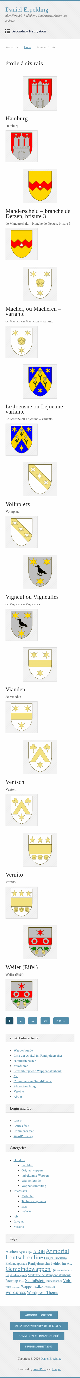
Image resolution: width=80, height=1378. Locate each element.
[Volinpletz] (40, 479)
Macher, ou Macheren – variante (33, 311)
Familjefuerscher (25, 1060)
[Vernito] (40, 850)
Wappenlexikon (33, 1286)
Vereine (19, 1091)
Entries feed (21, 1125)
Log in (18, 1120)
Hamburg (17, 118)
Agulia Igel (25, 1252)
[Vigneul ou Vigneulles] (40, 572)
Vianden (15, 689)
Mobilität (27, 1196)
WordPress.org (23, 1136)
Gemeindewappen (28, 1268)
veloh (8, 1287)
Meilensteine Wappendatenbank (49, 1275)
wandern (16, 1286)
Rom (21, 1281)
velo (24, 1206)
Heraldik (19, 1160)
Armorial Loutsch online (37, 1253)
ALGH (39, 1251)
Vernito (14, 874)
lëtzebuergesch (18, 1275)
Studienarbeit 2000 (38, 1346)
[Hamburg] (40, 93)
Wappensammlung (34, 1185)
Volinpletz (18, 504)
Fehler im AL (61, 1263)
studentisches (54, 1281)
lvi (7, 1275)
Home (27, 47)
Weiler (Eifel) (22, 967)
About (18, 1096)
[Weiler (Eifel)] (40, 942)
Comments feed (24, 1131)
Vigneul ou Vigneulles (32, 597)
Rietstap (12, 1280)
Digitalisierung (55, 1257)
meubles (27, 1165)
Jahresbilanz (64, 1270)
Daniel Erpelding (26, 9)
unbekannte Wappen (35, 1175)
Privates (19, 1221)
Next (61, 1020)
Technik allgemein (34, 1201)
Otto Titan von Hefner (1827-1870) (38, 1325)
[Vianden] (40, 664)
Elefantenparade (16, 1263)
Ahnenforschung (25, 1086)
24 (45, 1020)
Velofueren (21, 1065)
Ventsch (15, 782)
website (27, 1211)
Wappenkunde (23, 1050)
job (16, 1216)
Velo (67, 1280)
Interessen (20, 1191)
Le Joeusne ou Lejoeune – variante (36, 409)
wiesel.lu (50, 1287)
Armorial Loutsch (38, 1315)
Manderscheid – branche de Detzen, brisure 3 (38, 213)
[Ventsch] (40, 757)
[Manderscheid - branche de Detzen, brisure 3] (40, 186)
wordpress (16, 1292)
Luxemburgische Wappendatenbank (38, 1071)
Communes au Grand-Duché (33, 1081)
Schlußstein (35, 1280)
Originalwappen (32, 1170)
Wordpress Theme (42, 1292)
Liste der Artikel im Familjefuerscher (38, 1055)
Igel (54, 1269)
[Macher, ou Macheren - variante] (40, 284)
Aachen (12, 1251)
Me (16, 1076)
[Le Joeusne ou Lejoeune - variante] (40, 381)
